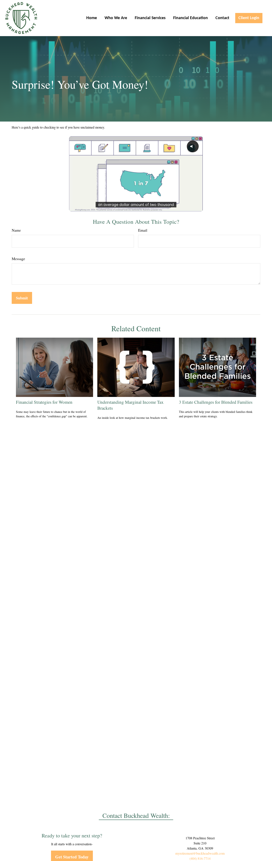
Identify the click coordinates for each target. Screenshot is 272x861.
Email (142, 230)
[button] (92, 18)
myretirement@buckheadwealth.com (200, 853)
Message (18, 258)
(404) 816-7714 (200, 858)
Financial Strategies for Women (44, 402)
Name (16, 230)
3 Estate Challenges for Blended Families (215, 402)
